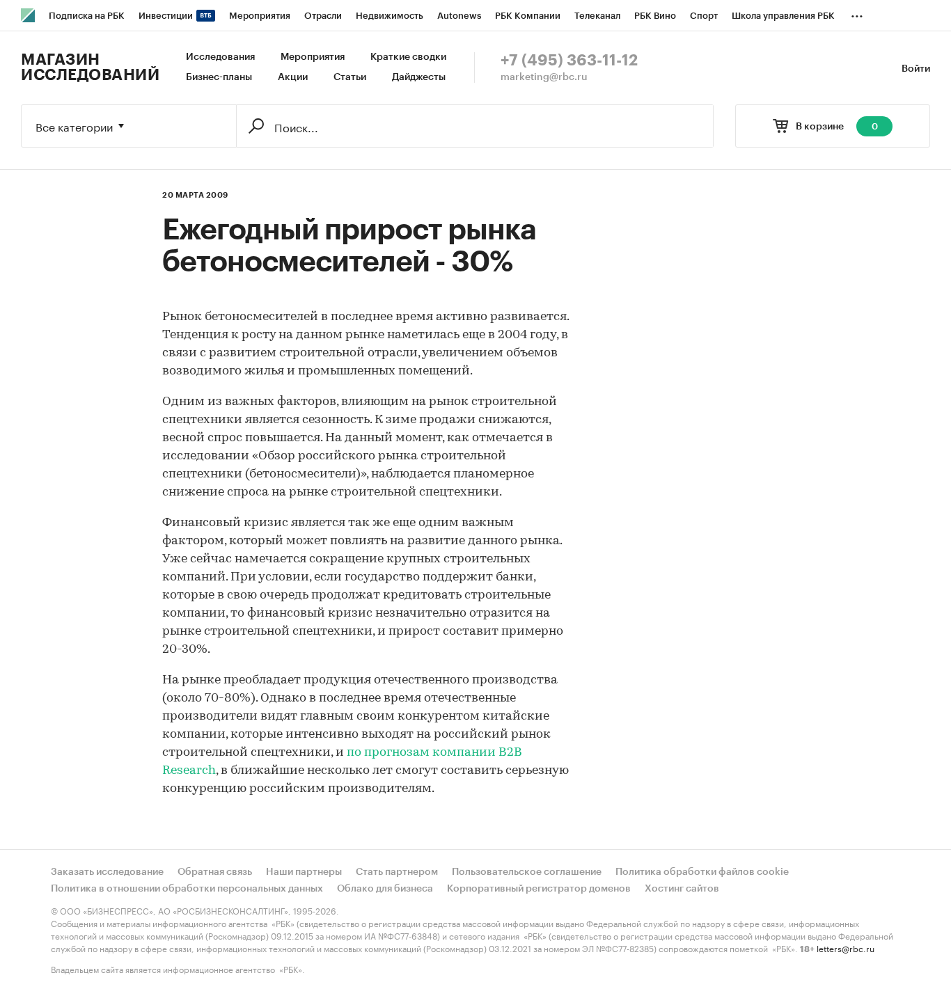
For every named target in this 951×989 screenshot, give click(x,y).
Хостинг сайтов (682, 889)
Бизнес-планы (219, 77)
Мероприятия (313, 57)
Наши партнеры (304, 872)
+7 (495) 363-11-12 (569, 60)
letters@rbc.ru (845, 947)
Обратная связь (215, 872)
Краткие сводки (408, 57)
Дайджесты (419, 77)
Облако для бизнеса (385, 889)
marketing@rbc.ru (544, 77)
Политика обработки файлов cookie (702, 872)
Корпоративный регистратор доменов (539, 889)
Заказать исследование (107, 872)
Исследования (220, 57)
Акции (293, 77)
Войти (916, 69)
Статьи (349, 77)
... (857, 13)
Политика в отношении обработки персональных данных (187, 889)
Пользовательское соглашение (527, 872)
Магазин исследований (90, 67)
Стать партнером (397, 872)
